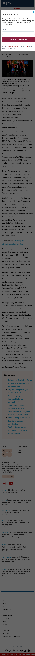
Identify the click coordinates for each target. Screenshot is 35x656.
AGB (27, 46)
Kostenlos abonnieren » (18, 39)
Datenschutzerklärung (14, 46)
